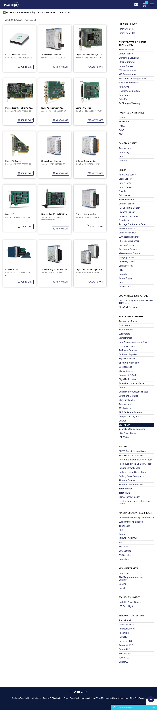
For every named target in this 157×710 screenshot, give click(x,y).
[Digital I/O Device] (90, 92)
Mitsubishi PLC (126, 653)
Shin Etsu (123, 546)
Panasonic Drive (126, 624)
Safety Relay (125, 183)
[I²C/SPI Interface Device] (19, 39)
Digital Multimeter (127, 379)
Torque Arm (124, 493)
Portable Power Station (130, 602)
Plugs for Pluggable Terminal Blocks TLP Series (136, 301)
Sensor (123, 170)
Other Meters (125, 325)
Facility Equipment (129, 597)
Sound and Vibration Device (53, 108)
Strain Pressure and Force (131, 383)
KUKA (121, 130)
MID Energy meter (127, 74)
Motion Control (126, 371)
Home (9, 12)
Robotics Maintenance (131, 113)
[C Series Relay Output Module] (55, 254)
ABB (121, 134)
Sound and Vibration (128, 396)
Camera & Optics (128, 143)
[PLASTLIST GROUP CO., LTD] (11, 6)
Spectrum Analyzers (129, 363)
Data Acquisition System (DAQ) (134, 342)
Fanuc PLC (124, 657)
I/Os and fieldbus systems (133, 296)
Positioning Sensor (128, 249)
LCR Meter (124, 437)
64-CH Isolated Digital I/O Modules (55, 214)
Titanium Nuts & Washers (131, 484)
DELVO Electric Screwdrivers (132, 451)
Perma (122, 534)
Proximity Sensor (127, 261)
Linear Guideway (128, 24)
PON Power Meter (127, 433)
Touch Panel (125, 620)
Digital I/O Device (83, 108)
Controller (123, 274)
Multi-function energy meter (132, 78)
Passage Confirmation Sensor (133, 224)
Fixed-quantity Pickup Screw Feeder (136, 464)
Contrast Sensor (127, 203)
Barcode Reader (126, 199)
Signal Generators (127, 358)
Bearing (122, 584)
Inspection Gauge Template (132, 429)
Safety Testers (126, 329)
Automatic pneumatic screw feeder (136, 459)
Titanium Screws (127, 480)
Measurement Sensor (129, 253)
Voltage (122, 420)
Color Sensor (125, 195)
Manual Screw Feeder (129, 497)
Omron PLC (124, 649)
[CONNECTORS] (19, 254)
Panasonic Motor (127, 628)
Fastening (124, 446)
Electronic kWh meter (129, 82)
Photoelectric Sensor (129, 241)
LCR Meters (124, 334)
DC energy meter (127, 62)
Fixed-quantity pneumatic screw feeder (134, 502)
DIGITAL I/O (64, 12)
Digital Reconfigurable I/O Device (90, 55)
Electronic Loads (127, 346)
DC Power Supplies (128, 354)
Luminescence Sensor (129, 237)
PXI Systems (125, 408)
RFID (121, 270)
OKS (121, 530)
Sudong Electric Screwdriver (132, 472)
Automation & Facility (25, 12)
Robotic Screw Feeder (129, 468)
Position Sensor (126, 245)
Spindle (122, 588)
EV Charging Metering (129, 103)
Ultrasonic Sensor (127, 232)
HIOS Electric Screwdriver (131, 455)
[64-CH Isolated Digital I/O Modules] (55, 199)
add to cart (27, 67)
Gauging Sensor (126, 257)
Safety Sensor (126, 187)
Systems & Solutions (129, 58)
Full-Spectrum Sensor (129, 208)
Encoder (123, 191)
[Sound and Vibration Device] (55, 92)
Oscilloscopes (125, 367)
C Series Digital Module (51, 55)
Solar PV (123, 99)
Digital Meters (125, 338)
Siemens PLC (125, 641)
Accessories (125, 148)
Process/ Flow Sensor (129, 216)
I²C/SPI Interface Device (15, 55)
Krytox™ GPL (125, 555)
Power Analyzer (126, 66)
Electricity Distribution (129, 91)
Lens (121, 156)
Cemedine (124, 559)
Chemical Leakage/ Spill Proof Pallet (136, 517)
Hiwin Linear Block (127, 33)
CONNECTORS (11, 269)
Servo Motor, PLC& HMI (131, 615)
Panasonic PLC (126, 645)
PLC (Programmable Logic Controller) (131, 578)
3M (120, 542)
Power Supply (125, 278)
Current (122, 387)
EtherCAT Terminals (128, 307)
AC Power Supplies (128, 350)
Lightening (124, 152)
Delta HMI (123, 637)
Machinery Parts (128, 568)
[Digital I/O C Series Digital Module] (90, 254)
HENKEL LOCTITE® (128, 538)
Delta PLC (123, 662)
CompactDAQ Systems (130, 416)
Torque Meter (125, 488)
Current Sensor (126, 53)
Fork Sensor (124, 220)
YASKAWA (124, 121)
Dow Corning (125, 551)
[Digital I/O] (19, 199)
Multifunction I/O (127, 400)
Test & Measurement (47, 12)
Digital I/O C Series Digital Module (90, 269)
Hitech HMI (124, 633)
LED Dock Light (126, 606)
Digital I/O (9, 214)
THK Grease (124, 526)
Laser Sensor (125, 179)
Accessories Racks (128, 321)
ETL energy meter (127, 70)
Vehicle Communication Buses (133, 392)
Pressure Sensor (127, 228)
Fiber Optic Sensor (127, 174)
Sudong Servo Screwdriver (132, 476)
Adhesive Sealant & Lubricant (135, 513)
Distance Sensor (127, 212)
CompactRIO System (129, 375)
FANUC (122, 126)
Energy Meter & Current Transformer (132, 43)
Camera (123, 160)
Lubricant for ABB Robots (131, 522)
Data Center (124, 95)
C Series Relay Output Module (54, 269)
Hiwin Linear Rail (126, 29)
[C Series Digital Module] (55, 39)
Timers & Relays (126, 49)
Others (122, 117)
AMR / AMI (124, 87)
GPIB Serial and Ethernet (130, 412)
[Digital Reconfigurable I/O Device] (90, 39)
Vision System (126, 266)
